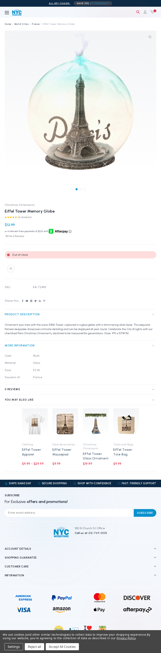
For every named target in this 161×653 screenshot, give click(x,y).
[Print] (31, 301)
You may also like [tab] (19, 399)
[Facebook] (22, 301)
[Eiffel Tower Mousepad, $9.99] (65, 424)
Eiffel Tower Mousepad (62, 452)
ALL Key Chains (59, 3)
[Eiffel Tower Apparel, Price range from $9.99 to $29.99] (34, 424)
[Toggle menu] (7, 12)
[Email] (27, 301)
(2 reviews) (25, 217)
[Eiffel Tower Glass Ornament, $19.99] (95, 424)
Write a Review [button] (14, 236)
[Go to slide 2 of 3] (80, 189)
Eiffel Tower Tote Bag (123, 452)
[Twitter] (35, 301)
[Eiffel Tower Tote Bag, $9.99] (126, 424)
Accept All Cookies (62, 647)
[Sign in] (145, 12)
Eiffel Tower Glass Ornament (96, 456)
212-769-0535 (97, 533)
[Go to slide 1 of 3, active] (76, 189)
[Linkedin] (40, 301)
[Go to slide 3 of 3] (84, 189)
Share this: (12, 300)
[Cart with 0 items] (151, 12)
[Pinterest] (44, 301)
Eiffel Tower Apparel (31, 452)
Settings (14, 647)
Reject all (34, 647)
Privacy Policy (126, 638)
